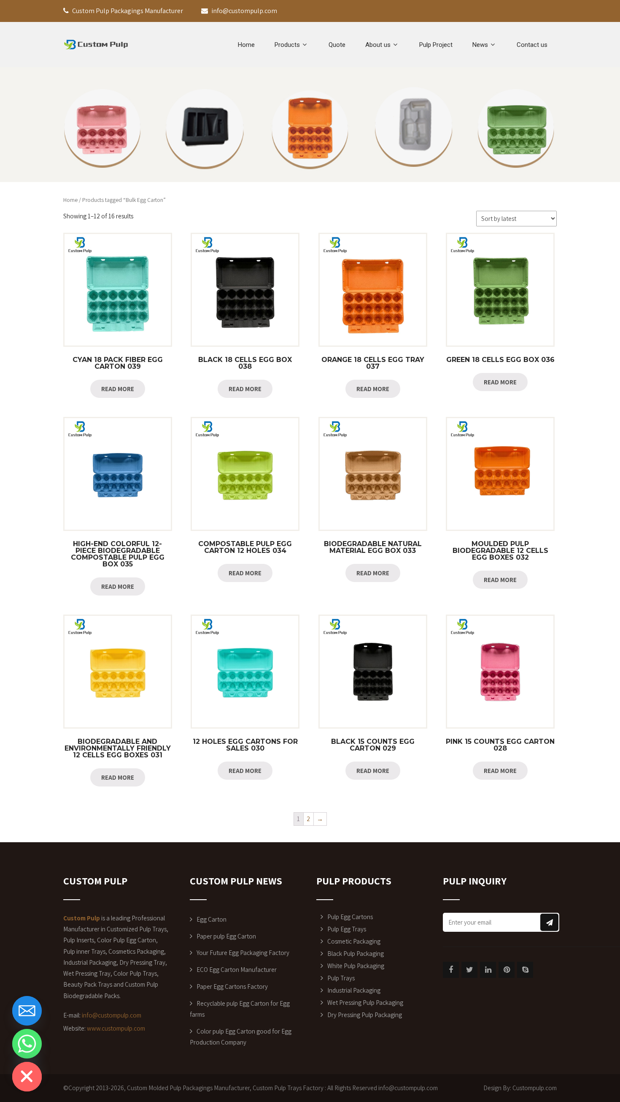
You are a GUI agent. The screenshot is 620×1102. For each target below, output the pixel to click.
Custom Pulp (269, 1088)
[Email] (27, 1011)
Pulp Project (436, 45)
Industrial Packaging (353, 990)
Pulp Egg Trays (346, 929)
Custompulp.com (534, 1088)
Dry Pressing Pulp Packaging (364, 1015)
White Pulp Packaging (355, 966)
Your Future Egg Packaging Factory (243, 953)
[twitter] (469, 970)
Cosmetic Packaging (353, 941)
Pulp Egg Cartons (350, 917)
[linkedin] (488, 970)
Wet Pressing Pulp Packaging (365, 1003)
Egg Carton (211, 919)
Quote (337, 45)
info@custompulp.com (111, 1015)
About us (378, 45)
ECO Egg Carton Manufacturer (237, 970)
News (480, 45)
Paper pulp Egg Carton (226, 936)
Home (246, 45)
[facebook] (451, 970)
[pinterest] (507, 970)
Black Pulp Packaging (355, 954)
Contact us (532, 45)
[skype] (525, 970)
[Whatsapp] (27, 1043)
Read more (117, 389)
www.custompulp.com (116, 1028)
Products (287, 45)
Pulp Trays (341, 978)
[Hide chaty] (27, 1076)
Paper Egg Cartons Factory (232, 986)
